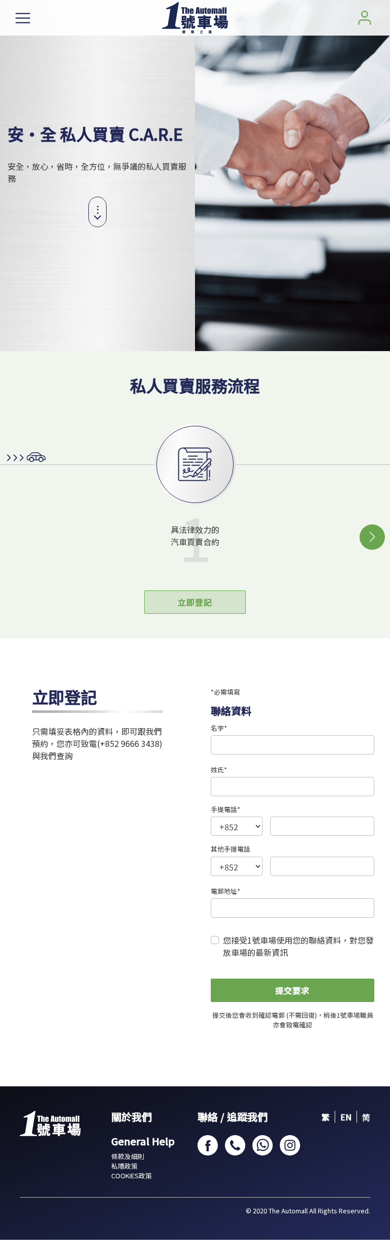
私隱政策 (124, 1166)
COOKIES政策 (131, 1175)
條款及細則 (127, 1156)
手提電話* (225, 809)
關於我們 (131, 1116)
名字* (219, 728)
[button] (372, 537)
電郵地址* (225, 891)
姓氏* (219, 769)
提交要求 (292, 990)
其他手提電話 (230, 849)
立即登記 (195, 602)
